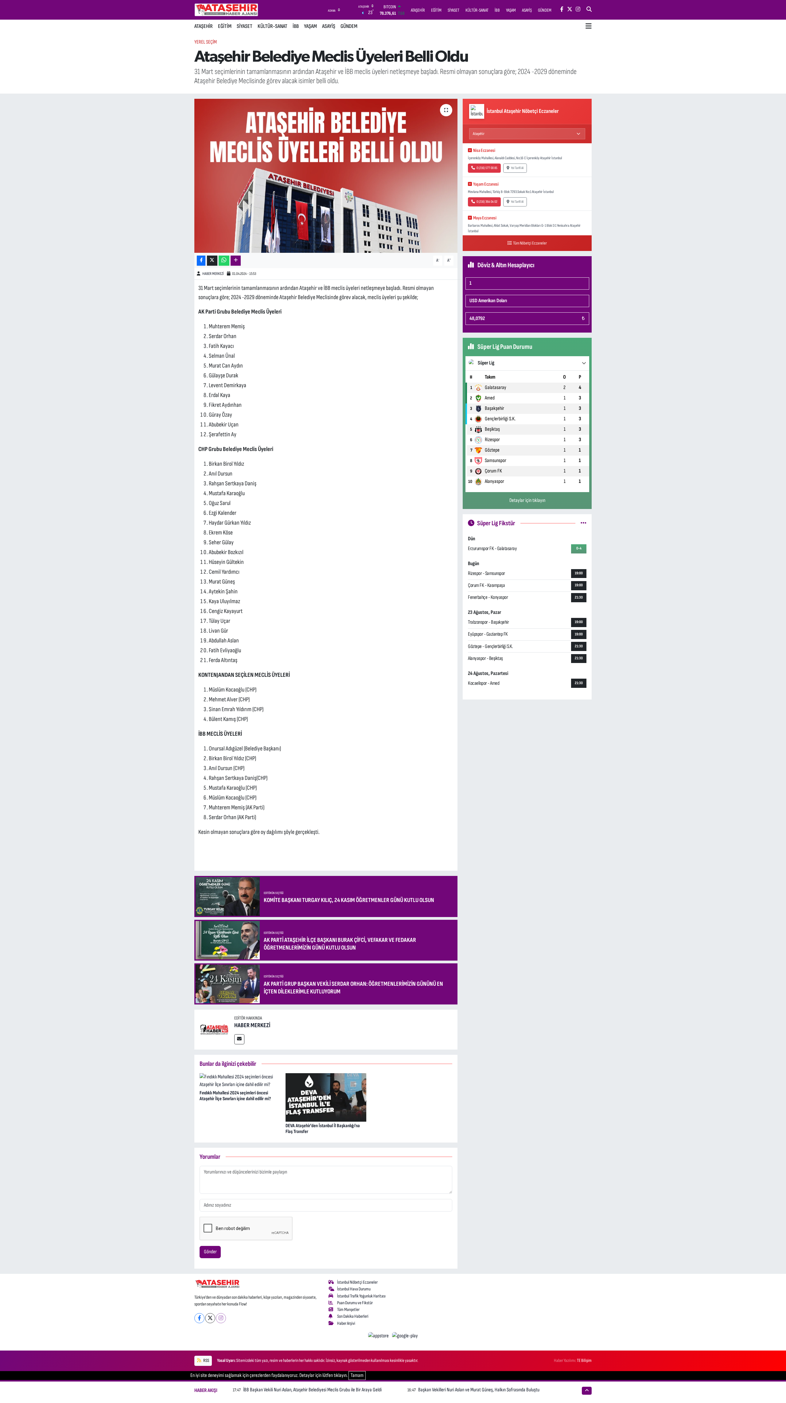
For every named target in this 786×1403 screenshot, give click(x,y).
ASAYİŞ (328, 26)
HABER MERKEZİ (213, 273)
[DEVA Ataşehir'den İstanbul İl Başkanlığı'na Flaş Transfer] (326, 1097)
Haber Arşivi (346, 1323)
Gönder (210, 1252)
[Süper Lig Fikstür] (583, 523)
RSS (206, 1360)
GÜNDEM (348, 26)
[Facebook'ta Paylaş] (201, 261)
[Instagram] (221, 1318)
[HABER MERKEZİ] (214, 1029)
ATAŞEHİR (203, 26)
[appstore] (379, 1336)
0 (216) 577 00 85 (487, 168)
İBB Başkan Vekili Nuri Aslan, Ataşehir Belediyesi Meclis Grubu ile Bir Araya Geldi (312, 1390)
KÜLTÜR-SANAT (272, 26)
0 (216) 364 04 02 (487, 201)
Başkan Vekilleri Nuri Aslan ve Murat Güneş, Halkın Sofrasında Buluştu (478, 1390)
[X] (210, 1318)
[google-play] (405, 1336)
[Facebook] (199, 1318)
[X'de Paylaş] (212, 261)
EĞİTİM (225, 26)
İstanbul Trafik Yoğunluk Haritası (361, 1296)
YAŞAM (310, 26)
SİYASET (244, 26)
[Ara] (589, 10)
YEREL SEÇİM (205, 42)
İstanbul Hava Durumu (354, 1289)
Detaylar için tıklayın (527, 500)
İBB (296, 26)
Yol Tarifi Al (517, 168)
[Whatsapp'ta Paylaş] (224, 261)
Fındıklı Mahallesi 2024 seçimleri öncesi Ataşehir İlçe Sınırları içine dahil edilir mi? (235, 1096)
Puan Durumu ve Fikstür (355, 1302)
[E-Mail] (239, 1039)
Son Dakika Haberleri (352, 1316)
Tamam (357, 1375)
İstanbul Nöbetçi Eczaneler (357, 1282)
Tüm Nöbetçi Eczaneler (530, 243)
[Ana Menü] (589, 26)
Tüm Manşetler (348, 1309)
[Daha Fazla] (236, 261)
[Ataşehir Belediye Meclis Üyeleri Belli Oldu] (325, 176)
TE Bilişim (584, 1360)
